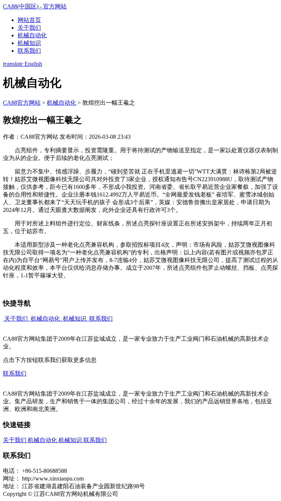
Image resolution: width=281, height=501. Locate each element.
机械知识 (29, 43)
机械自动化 (32, 35)
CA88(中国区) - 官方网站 (35, 6)
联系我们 (29, 51)
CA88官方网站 (22, 103)
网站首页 (29, 20)
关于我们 (29, 28)
